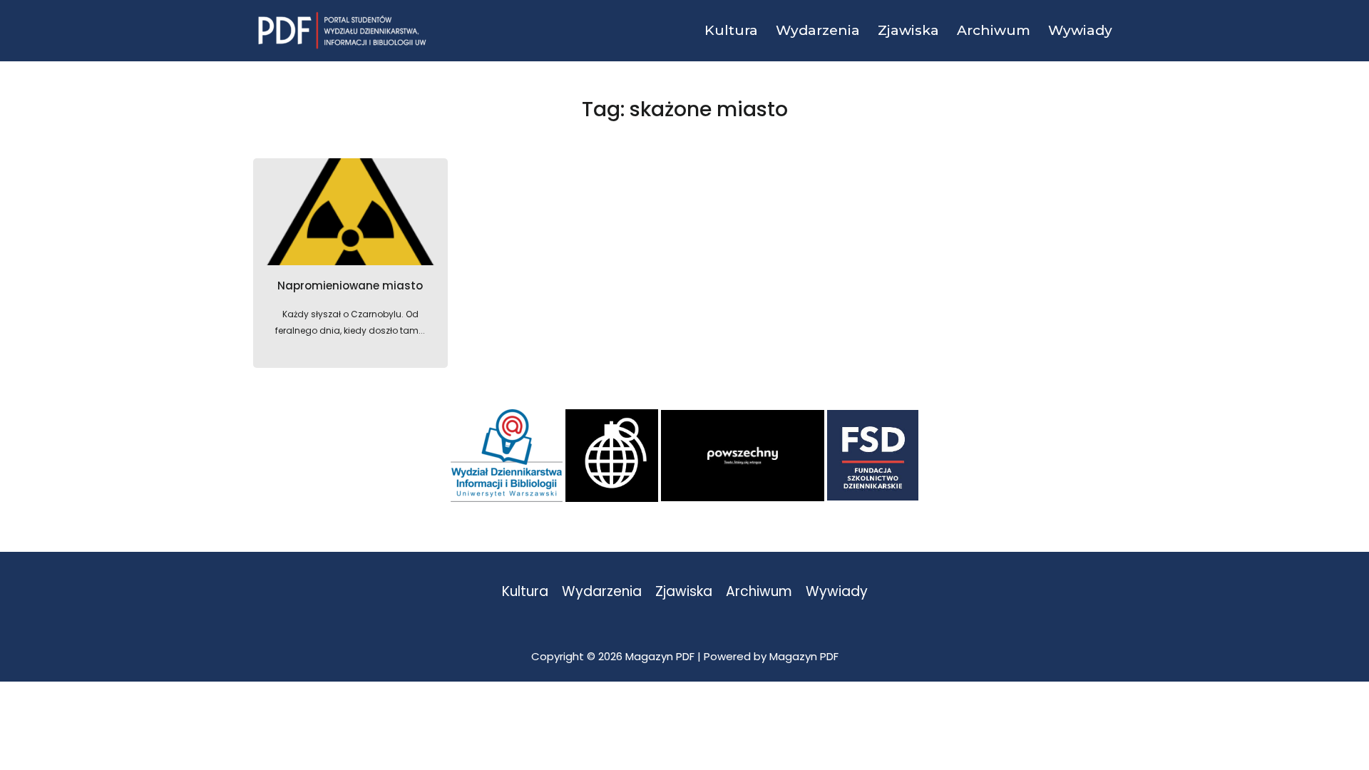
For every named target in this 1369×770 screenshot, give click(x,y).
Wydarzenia (602, 592)
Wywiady (837, 592)
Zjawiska (683, 592)
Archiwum (759, 592)
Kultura (525, 592)
